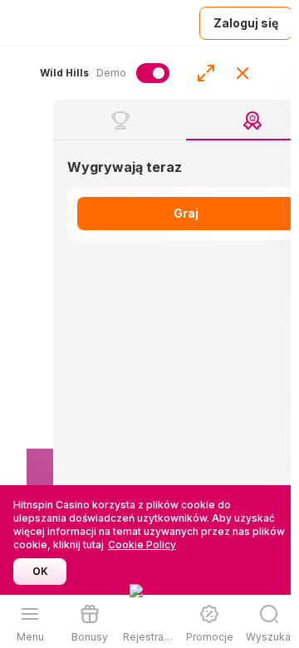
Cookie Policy (142, 544)
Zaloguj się (245, 23)
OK (40, 571)
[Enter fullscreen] (206, 73)
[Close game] (242, 73)
